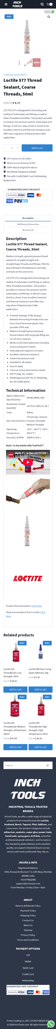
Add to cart (37, 147)
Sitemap (28, 930)
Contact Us (28, 920)
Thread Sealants (15, 74)
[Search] (47, 765)
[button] (48, 16)
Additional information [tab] (28, 224)
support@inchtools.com (28, 883)
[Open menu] (6, 4)
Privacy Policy (28, 934)
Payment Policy (28, 910)
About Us (28, 925)
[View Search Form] (42, 4)
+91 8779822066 (28, 879)
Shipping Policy (28, 915)
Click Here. (36, 605)
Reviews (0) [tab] (28, 230)
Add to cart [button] (15, 689)
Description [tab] (28, 218)
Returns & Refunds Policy (28, 905)
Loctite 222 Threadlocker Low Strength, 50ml (12, 672)
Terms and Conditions (28, 939)
